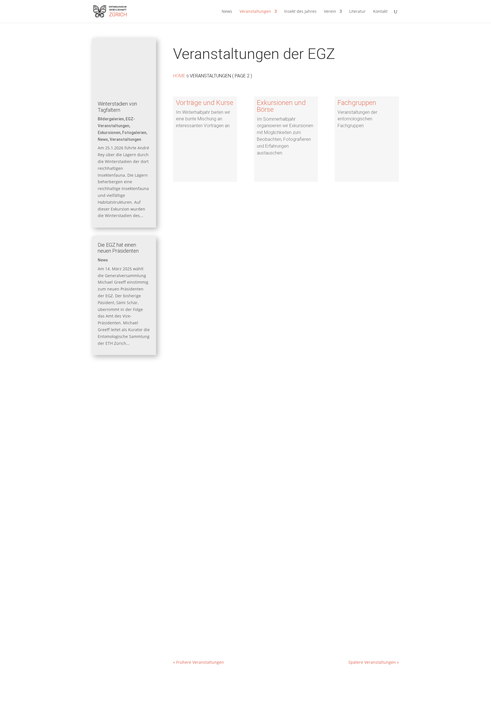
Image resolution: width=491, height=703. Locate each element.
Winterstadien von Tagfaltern (117, 107)
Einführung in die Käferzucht (209, 352)
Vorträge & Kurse (228, 368)
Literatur (357, 11)
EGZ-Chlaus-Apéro (199, 594)
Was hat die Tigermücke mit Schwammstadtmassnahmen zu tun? (250, 511)
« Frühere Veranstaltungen (198, 662)
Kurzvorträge (193, 435)
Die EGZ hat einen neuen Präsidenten (118, 248)
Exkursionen (109, 132)
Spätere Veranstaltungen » (373, 662)
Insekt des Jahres (300, 11)
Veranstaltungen (255, 11)
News (227, 11)
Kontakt (380, 11)
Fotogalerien (134, 132)
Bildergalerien (111, 119)
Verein (330, 11)
